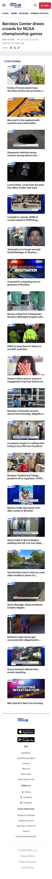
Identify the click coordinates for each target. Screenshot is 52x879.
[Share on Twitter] (15, 48)
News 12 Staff (8, 40)
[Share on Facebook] (11, 48)
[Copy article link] (18, 48)
